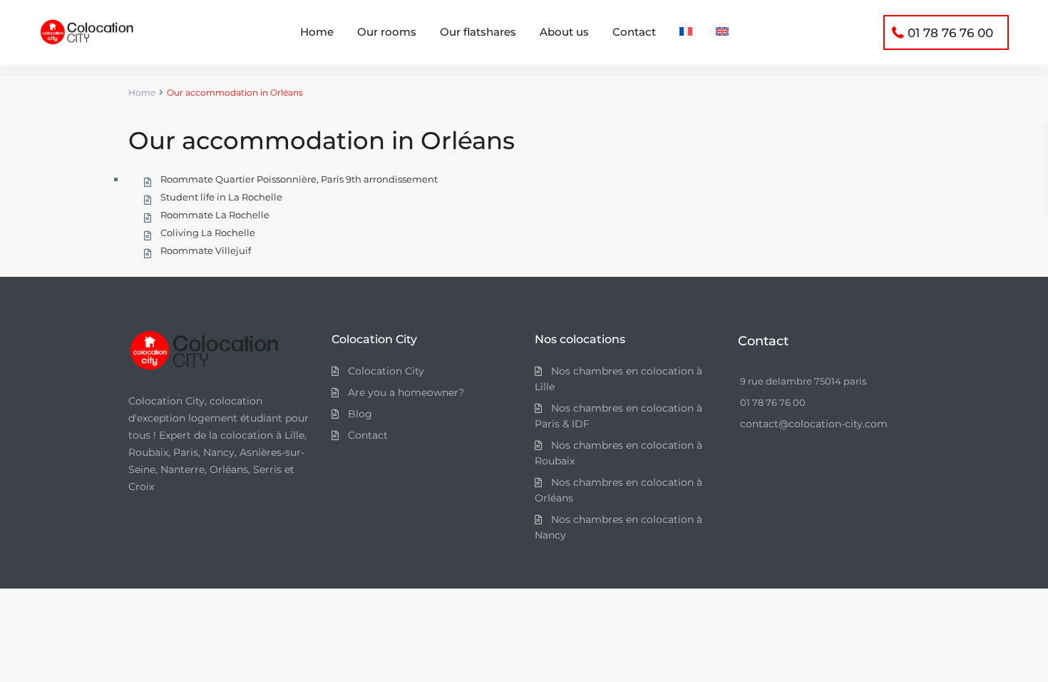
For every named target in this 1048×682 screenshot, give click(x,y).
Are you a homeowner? (406, 392)
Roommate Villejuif (205, 250)
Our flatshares (478, 32)
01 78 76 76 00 (950, 33)
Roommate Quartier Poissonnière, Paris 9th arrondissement (299, 179)
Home (317, 32)
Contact (634, 32)
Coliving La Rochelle (207, 232)
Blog (360, 413)
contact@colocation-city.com (814, 423)
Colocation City (386, 371)
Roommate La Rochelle (214, 214)
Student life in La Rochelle (221, 197)
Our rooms (386, 32)
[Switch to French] (686, 32)
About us (564, 32)
